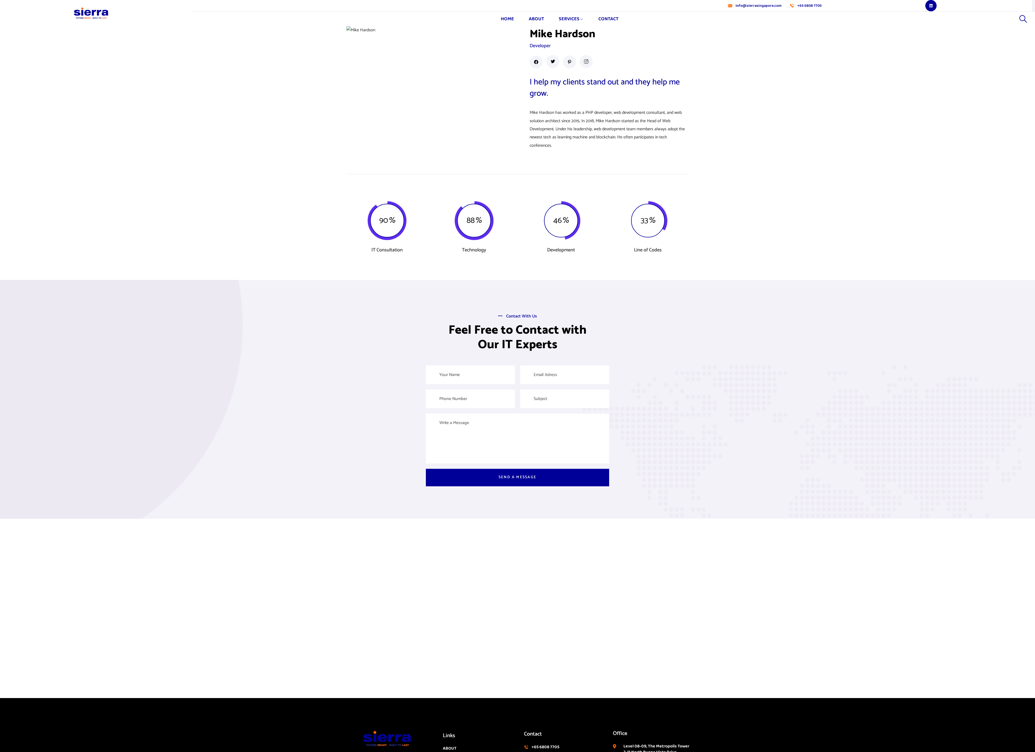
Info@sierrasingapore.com (759, 6)
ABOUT (536, 19)
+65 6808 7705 (809, 6)
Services (569, 19)
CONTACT (608, 19)
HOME (507, 19)
